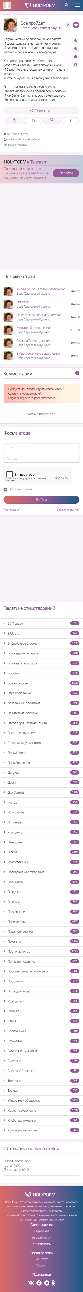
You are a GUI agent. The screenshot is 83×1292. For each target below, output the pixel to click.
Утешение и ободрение (42, 1100)
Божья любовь (42, 683)
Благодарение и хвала (42, 653)
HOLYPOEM (15, 162)
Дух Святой (42, 792)
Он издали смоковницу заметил (38, 315)
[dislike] (52, 120)
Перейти (66, 173)
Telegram (41, 1265)
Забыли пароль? (68, 509)
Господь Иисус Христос (42, 743)
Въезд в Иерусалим (42, 733)
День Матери (42, 753)
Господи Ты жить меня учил (35, 340)
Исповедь (42, 822)
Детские (42, 772)
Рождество (42, 1001)
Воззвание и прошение (42, 703)
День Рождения (42, 763)
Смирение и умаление (42, 1051)
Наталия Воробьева (29, 139)
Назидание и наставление (42, 872)
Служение (42, 1041)
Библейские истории (42, 643)
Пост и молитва (42, 951)
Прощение (42, 981)
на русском (41, 1231)
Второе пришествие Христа (42, 723)
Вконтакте (41, 1259)
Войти (41, 499)
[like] (14, 120)
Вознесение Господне (42, 713)
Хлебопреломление (42, 1120)
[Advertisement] (41, 228)
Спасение (42, 1061)
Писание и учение (42, 931)
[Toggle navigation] (77, 5)
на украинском (41, 1237)
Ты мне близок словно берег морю (40, 289)
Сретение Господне (42, 1071)
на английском (41, 1244)
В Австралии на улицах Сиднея (38, 353)
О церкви (42, 902)
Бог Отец (42, 673)
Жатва (42, 802)
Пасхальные (42, 912)
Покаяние (42, 941)
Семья (42, 1021)
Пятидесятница (42, 991)
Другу (42, 782)
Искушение (42, 812)
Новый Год (42, 882)
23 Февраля (42, 623)
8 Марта (42, 633)
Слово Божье (42, 1031)
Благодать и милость (42, 663)
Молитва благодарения (33, 328)
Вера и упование (42, 693)
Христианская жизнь (42, 1130)
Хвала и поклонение (42, 1110)
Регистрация (12, 509)
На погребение (42, 862)
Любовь (42, 852)
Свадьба (42, 1011)
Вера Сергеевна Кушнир (47, 28)
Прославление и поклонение (42, 971)
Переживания (42, 922)
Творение (42, 1081)
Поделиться (44, 110)
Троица (42, 1090)
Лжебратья (42, 842)
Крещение (42, 832)
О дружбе (42, 892)
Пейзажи (22, 302)
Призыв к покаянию (42, 961)
